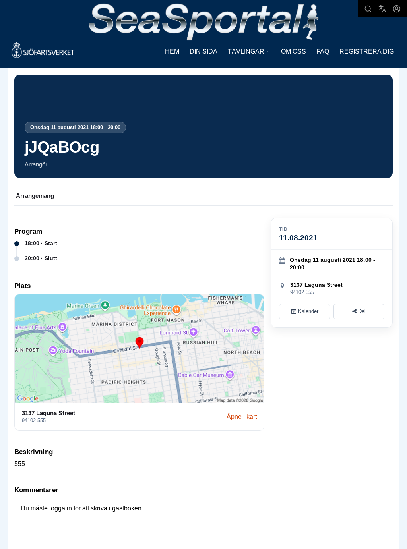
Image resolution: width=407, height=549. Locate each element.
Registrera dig (366, 51)
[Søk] (368, 9)
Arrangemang (35, 195)
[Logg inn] (397, 9)
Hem (172, 51)
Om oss (293, 51)
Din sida (203, 51)
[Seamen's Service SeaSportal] (204, 21)
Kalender (307, 311)
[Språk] (382, 9)
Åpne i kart (242, 416)
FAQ (322, 51)
